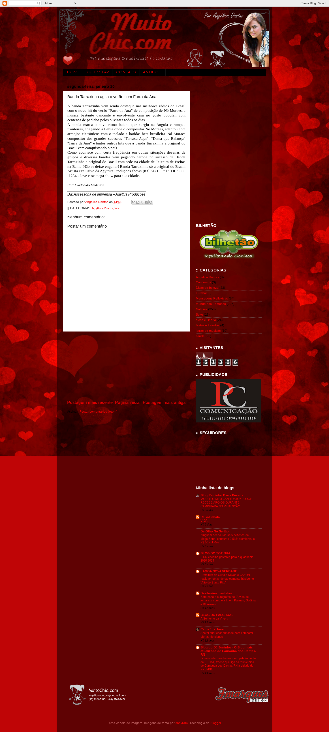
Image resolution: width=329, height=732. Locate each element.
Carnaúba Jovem (213, 629)
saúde (200, 336)
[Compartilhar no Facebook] (146, 202)
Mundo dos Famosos (211, 304)
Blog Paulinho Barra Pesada (222, 495)
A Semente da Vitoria (214, 618)
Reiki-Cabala (210, 517)
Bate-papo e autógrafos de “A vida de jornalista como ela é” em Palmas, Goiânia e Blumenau (228, 600)
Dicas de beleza (207, 287)
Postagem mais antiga (164, 402)
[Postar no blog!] (138, 202)
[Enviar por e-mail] (133, 202)
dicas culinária (206, 320)
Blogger (215, 723)
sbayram (181, 723)
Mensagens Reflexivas (212, 298)
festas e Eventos (207, 325)
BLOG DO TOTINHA (215, 553)
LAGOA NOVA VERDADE (219, 571)
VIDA (204, 520)
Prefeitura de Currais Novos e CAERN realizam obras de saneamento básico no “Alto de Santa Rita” (227, 578)
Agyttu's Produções (105, 208)
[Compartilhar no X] (142, 202)
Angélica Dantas (207, 277)
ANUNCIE (152, 72)
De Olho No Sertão (215, 531)
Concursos (203, 282)
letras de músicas (208, 330)
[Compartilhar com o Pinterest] (150, 202)
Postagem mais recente (90, 402)
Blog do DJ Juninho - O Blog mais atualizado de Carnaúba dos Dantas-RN (228, 651)
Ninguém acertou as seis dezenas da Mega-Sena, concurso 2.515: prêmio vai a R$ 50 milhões (228, 538)
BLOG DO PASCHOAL (217, 615)
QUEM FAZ (98, 72)
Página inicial (128, 402)
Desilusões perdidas (216, 593)
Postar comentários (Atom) (98, 411)
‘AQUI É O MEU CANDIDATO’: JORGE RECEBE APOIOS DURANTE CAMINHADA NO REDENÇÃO (226, 502)
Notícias (201, 309)
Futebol (201, 293)
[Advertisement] (126, 366)
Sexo (199, 314)
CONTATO (126, 72)
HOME (73, 72)
